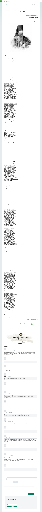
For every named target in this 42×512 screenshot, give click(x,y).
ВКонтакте (7, 476)
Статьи (7, 4)
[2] (14, 209)
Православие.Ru (11, 473)
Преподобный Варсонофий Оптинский (32, 15)
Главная (4, 4)
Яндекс (9, 476)
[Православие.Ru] (7, 1)
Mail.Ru (10, 476)
